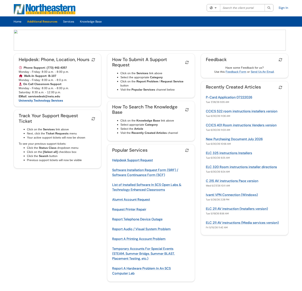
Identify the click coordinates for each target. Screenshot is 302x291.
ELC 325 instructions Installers (229, 153)
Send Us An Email (262, 71)
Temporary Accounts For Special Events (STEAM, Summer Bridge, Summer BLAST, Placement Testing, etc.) (143, 254)
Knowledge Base (91, 21)
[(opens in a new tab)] (44, 9)
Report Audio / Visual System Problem (141, 229)
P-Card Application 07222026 (229, 97)
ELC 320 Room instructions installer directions (241, 167)
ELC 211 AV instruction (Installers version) (237, 209)
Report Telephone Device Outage (137, 219)
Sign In (283, 8)
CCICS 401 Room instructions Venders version (241, 125)
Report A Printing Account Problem (139, 239)
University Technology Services (41, 100)
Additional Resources (42, 21)
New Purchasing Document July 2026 (234, 139)
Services (68, 21)
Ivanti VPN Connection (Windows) (232, 195)
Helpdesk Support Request (132, 160)
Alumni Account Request (131, 199)
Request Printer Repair (129, 209)
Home (17, 21)
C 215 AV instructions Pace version (232, 181)
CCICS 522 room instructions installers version (241, 111)
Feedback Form (236, 71)
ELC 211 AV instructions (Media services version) (242, 223)
